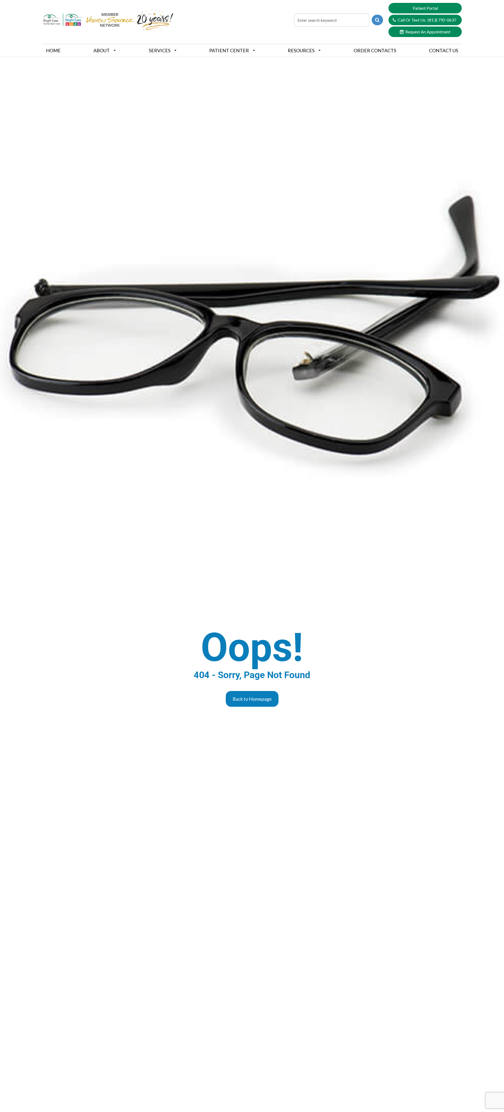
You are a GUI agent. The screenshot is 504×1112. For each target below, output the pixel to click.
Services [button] (159, 50)
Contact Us (443, 50)
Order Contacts (375, 50)
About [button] (101, 50)
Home (53, 50)
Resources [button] (301, 50)
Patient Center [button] (229, 50)
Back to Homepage (252, 699)
